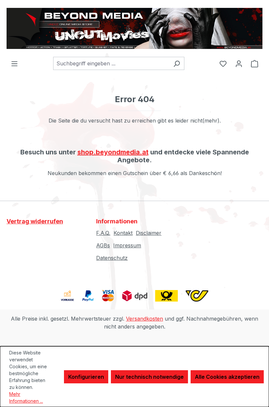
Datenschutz (112, 258)
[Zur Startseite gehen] (134, 28)
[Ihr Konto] (239, 63)
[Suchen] (176, 63)
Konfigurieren (86, 376)
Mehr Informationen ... (26, 397)
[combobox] (111, 63)
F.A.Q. (103, 233)
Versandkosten (144, 318)
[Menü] (14, 63)
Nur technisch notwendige (149, 376)
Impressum (127, 245)
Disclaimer (148, 233)
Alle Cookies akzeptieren (227, 376)
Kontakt (123, 233)
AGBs (103, 245)
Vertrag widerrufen (35, 221)
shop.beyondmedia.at (113, 152)
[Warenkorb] (254, 63)
